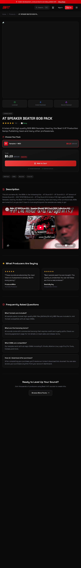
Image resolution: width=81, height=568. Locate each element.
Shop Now (61, 2)
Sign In (60, 7)
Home (4, 14)
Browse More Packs (39, 393)
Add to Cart (42, 163)
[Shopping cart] (53, 8)
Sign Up (69, 7)
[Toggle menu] (77, 8)
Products (12, 14)
